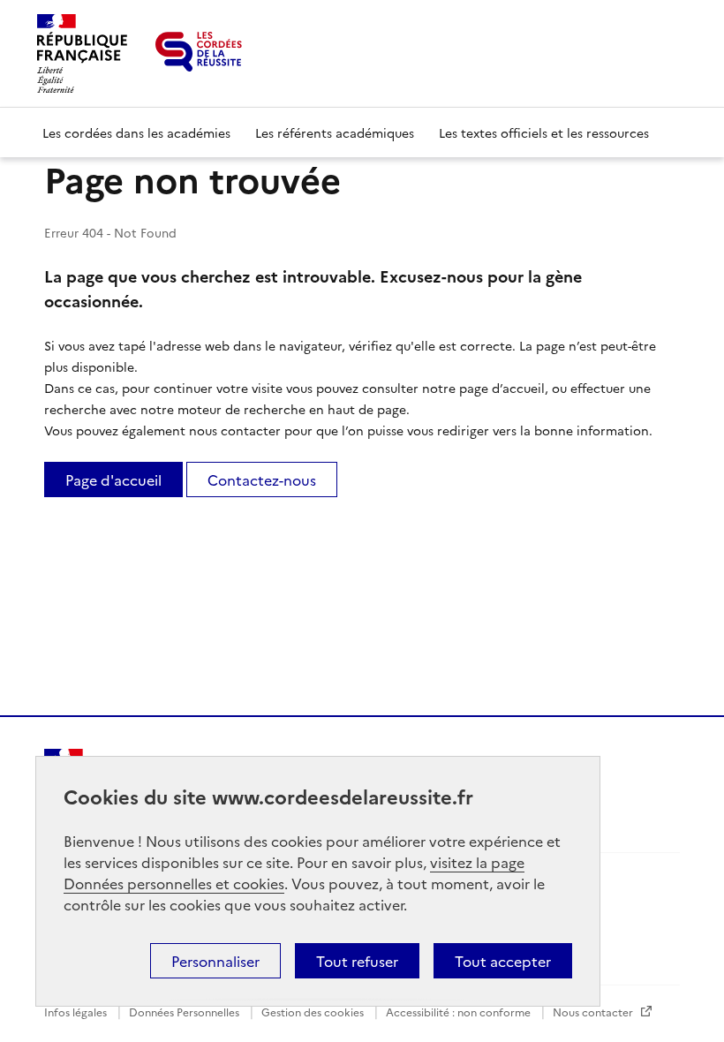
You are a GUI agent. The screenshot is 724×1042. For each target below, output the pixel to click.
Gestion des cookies (313, 1011)
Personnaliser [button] (215, 960)
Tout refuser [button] (357, 960)
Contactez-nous (261, 479)
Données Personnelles (185, 1011)
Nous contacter (594, 1011)
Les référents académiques (334, 132)
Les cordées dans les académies (136, 132)
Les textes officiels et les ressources (544, 132)
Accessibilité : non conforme (459, 1011)
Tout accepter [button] (503, 960)
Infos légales (76, 1011)
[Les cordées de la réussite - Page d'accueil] (198, 52)
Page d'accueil (113, 479)
